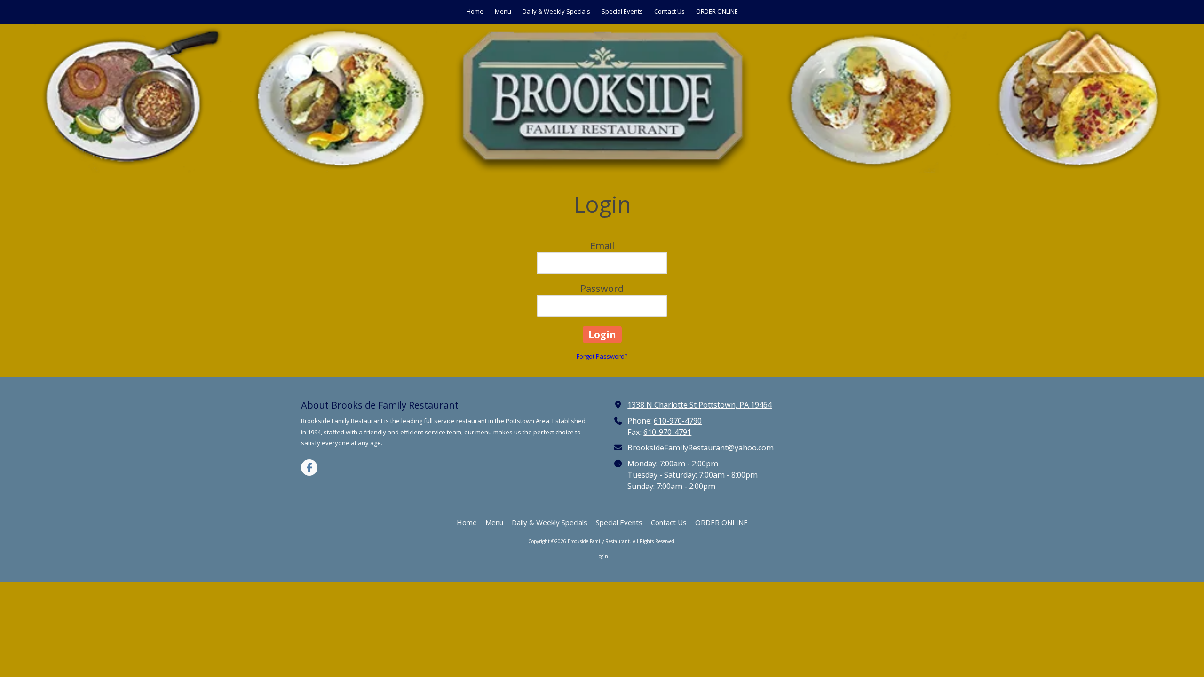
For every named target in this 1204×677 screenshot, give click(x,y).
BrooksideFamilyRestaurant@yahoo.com (700, 447)
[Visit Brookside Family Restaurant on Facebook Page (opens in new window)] (309, 467)
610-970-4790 (678, 421)
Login (602, 556)
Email (602, 245)
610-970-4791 (667, 432)
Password (602, 288)
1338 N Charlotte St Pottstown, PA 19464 (699, 405)
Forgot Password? (602, 356)
